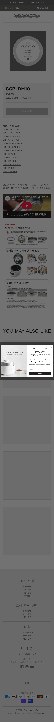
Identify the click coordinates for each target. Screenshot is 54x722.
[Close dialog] (51, 346)
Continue (40, 373)
